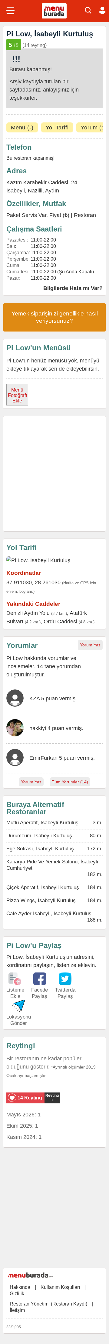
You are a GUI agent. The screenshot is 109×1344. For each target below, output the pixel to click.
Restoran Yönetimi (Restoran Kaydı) (48, 1303)
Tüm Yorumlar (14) (70, 781)
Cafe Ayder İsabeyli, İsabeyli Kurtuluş (48, 913)
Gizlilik (17, 1293)
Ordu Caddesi (60, 622)
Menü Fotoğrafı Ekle (17, 395)
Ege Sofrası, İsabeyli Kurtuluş (40, 849)
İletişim (17, 1310)
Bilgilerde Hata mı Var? (73, 288)
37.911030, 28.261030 (33, 582)
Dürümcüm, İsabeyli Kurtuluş (39, 836)
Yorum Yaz (90, 644)
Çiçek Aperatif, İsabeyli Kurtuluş (42, 887)
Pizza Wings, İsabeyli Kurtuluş (41, 900)
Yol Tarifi (57, 128)
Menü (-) (22, 128)
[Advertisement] (54, 473)
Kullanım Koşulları (60, 1287)
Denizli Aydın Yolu (28, 613)
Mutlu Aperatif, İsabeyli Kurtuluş (42, 822)
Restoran (85, 215)
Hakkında (20, 1287)
